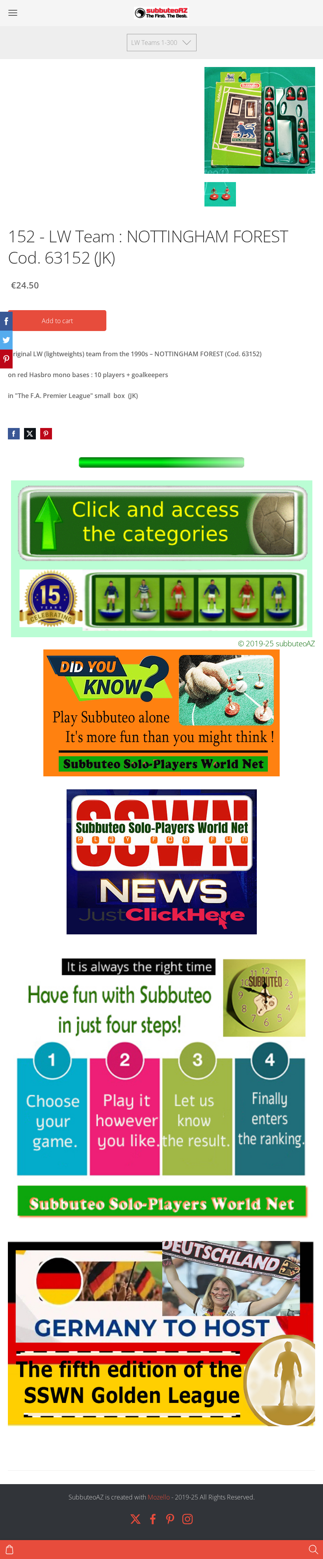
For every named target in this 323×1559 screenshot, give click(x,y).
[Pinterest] (170, 1519)
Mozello (159, 1497)
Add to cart (57, 320)
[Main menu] (13, 13)
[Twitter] (135, 1519)
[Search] (313, 1549)
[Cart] (9, 1549)
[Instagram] (187, 1519)
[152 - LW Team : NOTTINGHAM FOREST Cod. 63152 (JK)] (220, 194)
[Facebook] (153, 1519)
